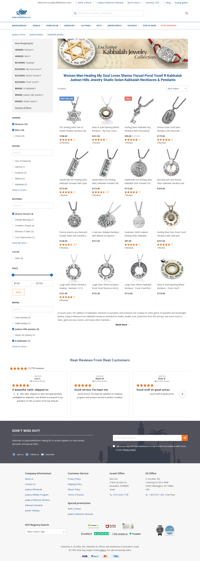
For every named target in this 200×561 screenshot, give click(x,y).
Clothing (85, 25)
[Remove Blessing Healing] (34, 62)
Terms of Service (76, 494)
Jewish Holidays (32, 510)
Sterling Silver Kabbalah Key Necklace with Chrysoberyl (138, 129)
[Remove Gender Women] (33, 49)
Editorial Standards (34, 505)
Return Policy (74, 489)
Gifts (99, 25)
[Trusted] (93, 526)
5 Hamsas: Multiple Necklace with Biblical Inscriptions (105, 234)
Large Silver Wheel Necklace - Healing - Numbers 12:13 (73, 286)
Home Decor (52, 25)
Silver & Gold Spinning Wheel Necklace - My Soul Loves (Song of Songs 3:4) (105, 129)
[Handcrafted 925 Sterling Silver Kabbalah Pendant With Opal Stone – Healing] (106, 163)
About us (29, 478)
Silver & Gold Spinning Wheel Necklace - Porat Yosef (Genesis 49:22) (170, 286)
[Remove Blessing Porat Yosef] (38, 82)
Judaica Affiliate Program (36, 494)
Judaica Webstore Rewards (110, 2)
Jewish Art (69, 25)
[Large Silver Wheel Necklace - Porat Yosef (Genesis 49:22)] (106, 268)
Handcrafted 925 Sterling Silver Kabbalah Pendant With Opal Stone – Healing (106, 181)
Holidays (132, 25)
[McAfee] (111, 526)
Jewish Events (114, 25)
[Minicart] (186, 13)
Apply (18, 292)
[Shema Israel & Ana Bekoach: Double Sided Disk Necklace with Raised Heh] (73, 216)
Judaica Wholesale (33, 489)
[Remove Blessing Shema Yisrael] (40, 75)
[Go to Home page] (21, 13)
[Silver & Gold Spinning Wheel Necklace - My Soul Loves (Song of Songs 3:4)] (106, 111)
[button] (17, 394)
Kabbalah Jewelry (55, 34)
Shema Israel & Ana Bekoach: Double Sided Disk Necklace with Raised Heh (73, 234)
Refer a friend (84, 2)
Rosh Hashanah (168, 25)
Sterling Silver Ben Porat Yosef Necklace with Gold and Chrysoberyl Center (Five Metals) (171, 234)
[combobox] (107, 13)
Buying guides (181, 3)
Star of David (149, 25)
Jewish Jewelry (19, 25)
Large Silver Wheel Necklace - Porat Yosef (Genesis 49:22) (106, 286)
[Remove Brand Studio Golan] (37, 101)
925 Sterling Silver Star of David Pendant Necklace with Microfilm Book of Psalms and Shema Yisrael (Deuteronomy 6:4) (73, 129)
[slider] (13, 275)
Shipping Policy (75, 484)
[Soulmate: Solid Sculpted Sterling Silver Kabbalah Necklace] (139, 216)
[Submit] (75, 13)
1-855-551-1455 (156, 494)
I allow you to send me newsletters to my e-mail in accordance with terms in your (151, 448)
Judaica (36, 25)
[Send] (185, 438)
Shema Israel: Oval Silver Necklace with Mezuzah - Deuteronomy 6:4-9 (169, 129)
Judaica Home (18, 34)
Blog (168, 2)
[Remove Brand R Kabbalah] (35, 88)
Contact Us (30, 484)
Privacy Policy (129, 449)
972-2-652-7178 (120, 494)
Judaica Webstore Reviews (37, 500)
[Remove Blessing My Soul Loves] (41, 69)
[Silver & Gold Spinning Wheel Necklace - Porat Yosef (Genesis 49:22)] (171, 268)
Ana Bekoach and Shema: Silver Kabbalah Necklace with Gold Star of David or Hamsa (171, 181)
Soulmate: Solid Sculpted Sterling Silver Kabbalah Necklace (136, 234)
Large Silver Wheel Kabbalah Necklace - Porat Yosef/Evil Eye (138, 286)
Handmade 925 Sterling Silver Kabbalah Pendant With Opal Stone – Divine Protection (73, 181)
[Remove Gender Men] (30, 56)
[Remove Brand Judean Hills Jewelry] (43, 94)
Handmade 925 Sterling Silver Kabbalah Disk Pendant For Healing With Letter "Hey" (138, 181)
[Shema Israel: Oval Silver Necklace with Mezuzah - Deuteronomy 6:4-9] (171, 111)
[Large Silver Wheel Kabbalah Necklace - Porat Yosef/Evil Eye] (139, 268)
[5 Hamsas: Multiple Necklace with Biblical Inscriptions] (106, 216)
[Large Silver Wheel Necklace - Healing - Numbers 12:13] (73, 268)
